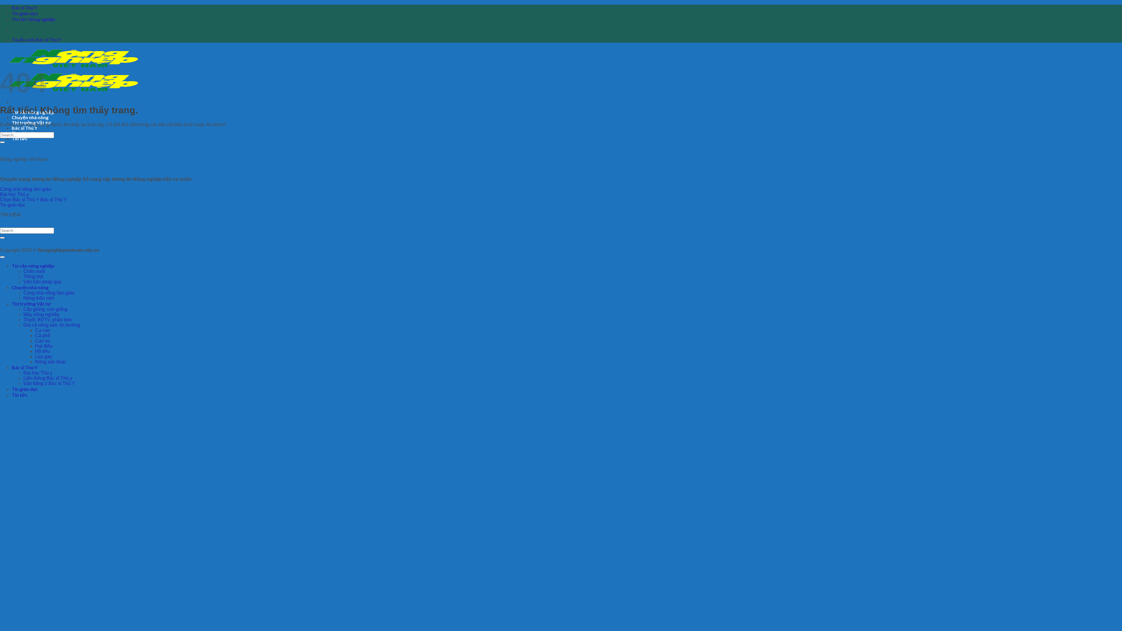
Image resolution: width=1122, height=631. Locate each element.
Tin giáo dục (25, 13)
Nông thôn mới (38, 298)
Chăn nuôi (34, 271)
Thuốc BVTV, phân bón (47, 319)
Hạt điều (44, 346)
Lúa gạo (43, 356)
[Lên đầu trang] (2, 257)
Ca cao (42, 330)
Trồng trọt (33, 276)
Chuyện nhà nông (30, 117)
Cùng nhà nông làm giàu (49, 292)
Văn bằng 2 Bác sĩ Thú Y (49, 383)
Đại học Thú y (37, 372)
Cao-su (42, 340)
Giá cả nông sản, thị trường (51, 325)
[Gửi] (2, 142)
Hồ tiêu (42, 351)
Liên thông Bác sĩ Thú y (47, 378)
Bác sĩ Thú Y (24, 7)
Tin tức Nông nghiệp (34, 19)
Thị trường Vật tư (31, 303)
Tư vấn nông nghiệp (33, 265)
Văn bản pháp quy (42, 281)
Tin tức (19, 138)
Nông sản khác (50, 361)
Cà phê (42, 335)
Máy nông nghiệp (41, 314)
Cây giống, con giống (45, 309)
